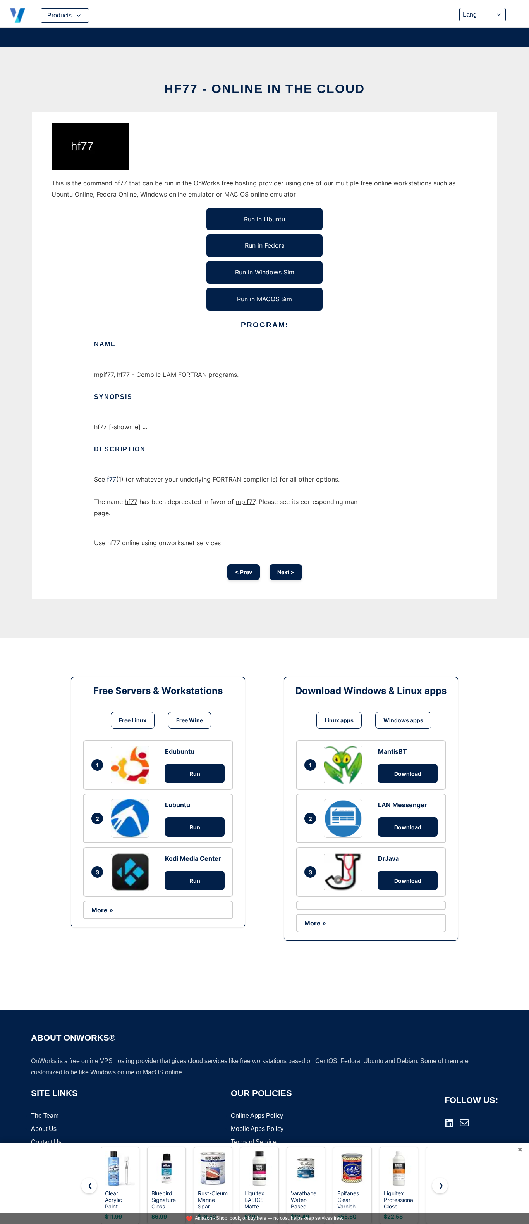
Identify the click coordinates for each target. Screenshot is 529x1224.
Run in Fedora (265, 245)
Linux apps (339, 720)
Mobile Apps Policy (257, 1129)
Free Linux (132, 720)
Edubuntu (179, 751)
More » (102, 910)
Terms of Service (254, 1142)
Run (195, 773)
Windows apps (403, 720)
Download (407, 773)
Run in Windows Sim (264, 272)
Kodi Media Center (193, 858)
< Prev (243, 572)
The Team (44, 1115)
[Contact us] (464, 1122)
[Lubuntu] (132, 818)
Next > (285, 572)
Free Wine (189, 720)
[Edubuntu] (132, 765)
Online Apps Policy (257, 1115)
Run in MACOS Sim (264, 299)
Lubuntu (177, 805)
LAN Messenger (402, 805)
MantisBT (392, 751)
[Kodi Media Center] (132, 872)
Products (59, 15)
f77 (111, 479)
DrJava (388, 858)
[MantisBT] (345, 765)
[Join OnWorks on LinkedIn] (449, 1122)
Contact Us (46, 1142)
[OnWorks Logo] (17, 15)
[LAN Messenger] (345, 818)
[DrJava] (345, 872)
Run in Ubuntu (264, 219)
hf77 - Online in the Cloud (264, 89)
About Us (44, 1129)
